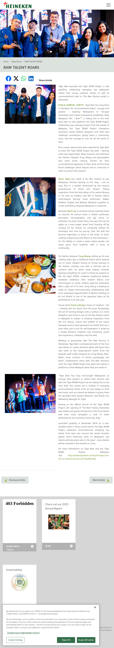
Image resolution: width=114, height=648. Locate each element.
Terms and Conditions (103, 630)
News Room (17, 61)
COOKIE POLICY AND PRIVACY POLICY (23, 633)
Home (6, 61)
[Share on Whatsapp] (23, 78)
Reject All (66, 640)
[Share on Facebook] (8, 78)
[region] (51, 625)
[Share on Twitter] (16, 78)
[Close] (95, 607)
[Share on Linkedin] (31, 78)
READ (48, 546)
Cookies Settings (15, 640)
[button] (2, 32)
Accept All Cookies (86, 640)
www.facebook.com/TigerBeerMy (80, 458)
